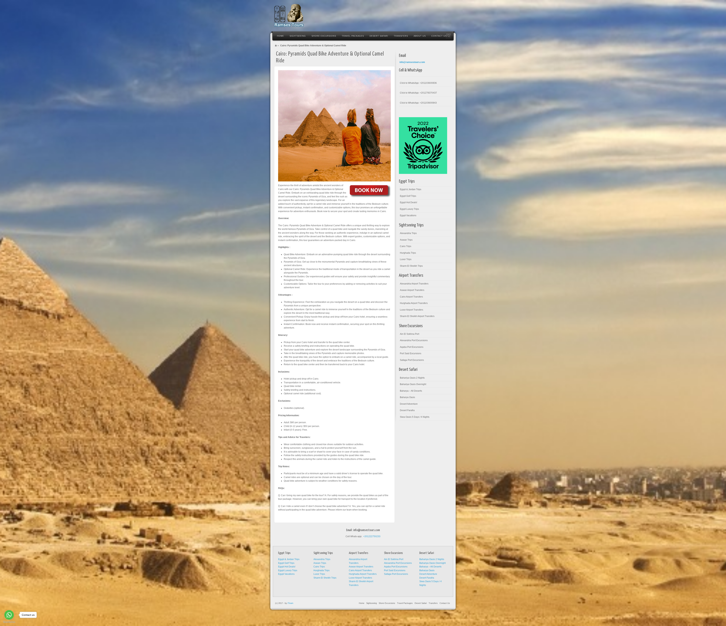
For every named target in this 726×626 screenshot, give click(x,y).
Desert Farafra (407, 410)
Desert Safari (421, 603)
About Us (420, 36)
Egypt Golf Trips (408, 196)
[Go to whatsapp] (9, 615)
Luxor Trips (405, 259)
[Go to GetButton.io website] (9, 622)
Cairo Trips (405, 246)
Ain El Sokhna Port (409, 334)
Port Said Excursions (410, 353)
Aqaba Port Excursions (411, 347)
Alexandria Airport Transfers (414, 283)
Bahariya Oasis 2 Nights (412, 378)
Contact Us (445, 603)
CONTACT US (439, 36)
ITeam (290, 603)
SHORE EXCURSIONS (324, 36)
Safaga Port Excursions (412, 360)
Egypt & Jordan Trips (410, 189)
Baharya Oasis (407, 397)
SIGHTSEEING (298, 36)
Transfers (433, 603)
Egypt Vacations (408, 215)
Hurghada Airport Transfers (414, 303)
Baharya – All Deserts (411, 391)
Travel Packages (405, 603)
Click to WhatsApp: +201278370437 (418, 92)
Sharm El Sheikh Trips (411, 266)
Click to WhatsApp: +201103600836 (418, 83)
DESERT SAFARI (379, 36)
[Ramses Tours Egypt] (289, 15)
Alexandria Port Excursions (414, 340)
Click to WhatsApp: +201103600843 (418, 102)
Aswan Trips (406, 240)
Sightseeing (371, 603)
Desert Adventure (409, 404)
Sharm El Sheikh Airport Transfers (417, 316)
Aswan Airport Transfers (412, 290)
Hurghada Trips (408, 253)
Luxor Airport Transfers (411, 309)
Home (280, 36)
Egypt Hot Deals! (408, 202)
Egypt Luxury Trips (409, 209)
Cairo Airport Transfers (411, 296)
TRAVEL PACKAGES (353, 36)
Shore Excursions (387, 603)
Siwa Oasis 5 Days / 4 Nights (414, 417)
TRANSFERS (401, 36)
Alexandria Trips (408, 233)
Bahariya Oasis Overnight (413, 384)
